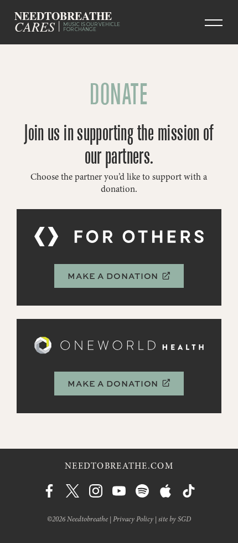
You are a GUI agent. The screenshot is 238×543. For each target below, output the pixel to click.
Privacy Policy (133, 520)
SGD (184, 520)
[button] (214, 22)
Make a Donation (119, 276)
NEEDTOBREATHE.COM (119, 466)
